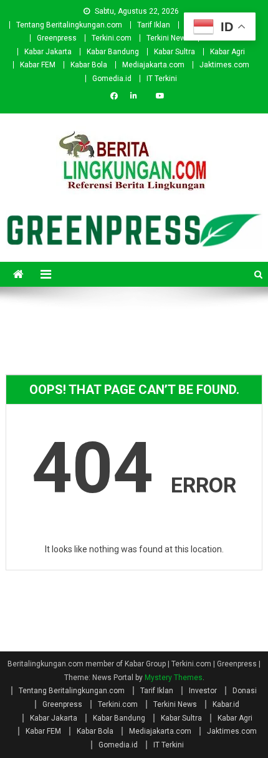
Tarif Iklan (153, 25)
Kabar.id (226, 704)
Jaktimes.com (224, 64)
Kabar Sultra (174, 51)
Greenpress (57, 38)
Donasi (244, 690)
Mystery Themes (174, 677)
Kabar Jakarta (48, 51)
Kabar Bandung (113, 51)
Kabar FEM (37, 64)
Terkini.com (112, 38)
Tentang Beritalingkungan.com (69, 25)
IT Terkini (161, 78)
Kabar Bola (88, 64)
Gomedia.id (112, 78)
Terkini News (168, 38)
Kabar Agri (227, 51)
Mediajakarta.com (153, 64)
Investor (203, 690)
